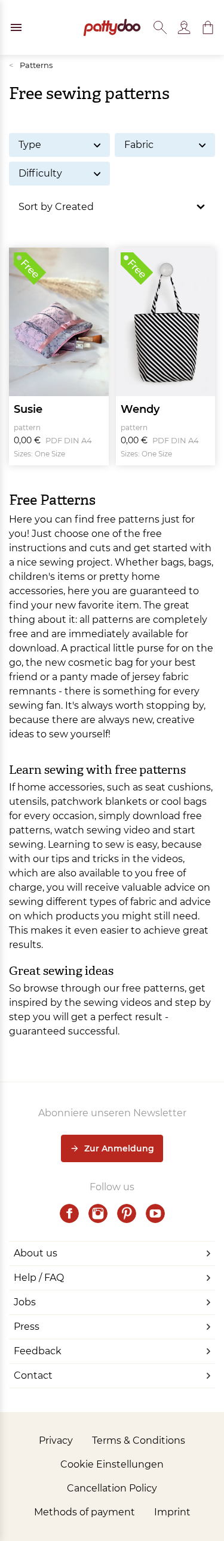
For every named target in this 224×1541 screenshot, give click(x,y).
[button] (208, 27)
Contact (33, 1375)
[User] (184, 27)
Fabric (139, 144)
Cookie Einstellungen (112, 1464)
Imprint (172, 1512)
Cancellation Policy (112, 1488)
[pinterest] (126, 1213)
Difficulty (40, 173)
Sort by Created (56, 206)
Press (26, 1326)
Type (30, 144)
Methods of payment (84, 1512)
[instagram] (98, 1213)
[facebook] (69, 1213)
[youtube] (155, 1213)
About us (35, 1253)
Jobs (25, 1302)
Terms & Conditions (138, 1440)
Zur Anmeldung (119, 1148)
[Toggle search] (160, 27)
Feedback (38, 1351)
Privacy (56, 1440)
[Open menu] (16, 27)
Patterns (31, 65)
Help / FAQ (39, 1277)
